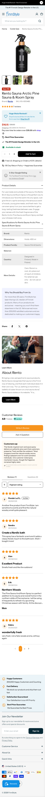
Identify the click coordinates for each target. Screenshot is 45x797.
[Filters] (4, 485)
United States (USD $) (14, 766)
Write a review (22, 428)
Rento (10, 101)
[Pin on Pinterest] (27, 326)
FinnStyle (12, 792)
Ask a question (22, 435)
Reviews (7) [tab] (12, 477)
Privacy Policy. (7, 740)
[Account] (36, 14)
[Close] (40, 113)
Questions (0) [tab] (32, 477)
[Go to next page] (29, 649)
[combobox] (22, 21)
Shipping (5, 128)
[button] (7, 106)
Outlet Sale (14, 29)
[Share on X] (19, 326)
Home (4, 29)
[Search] (39, 21)
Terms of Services (32, 738)
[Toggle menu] (3, 14)
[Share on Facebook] (12, 326)
